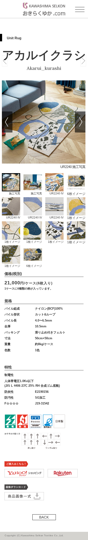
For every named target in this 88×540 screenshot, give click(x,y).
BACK (44, 517)
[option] (43, 126)
